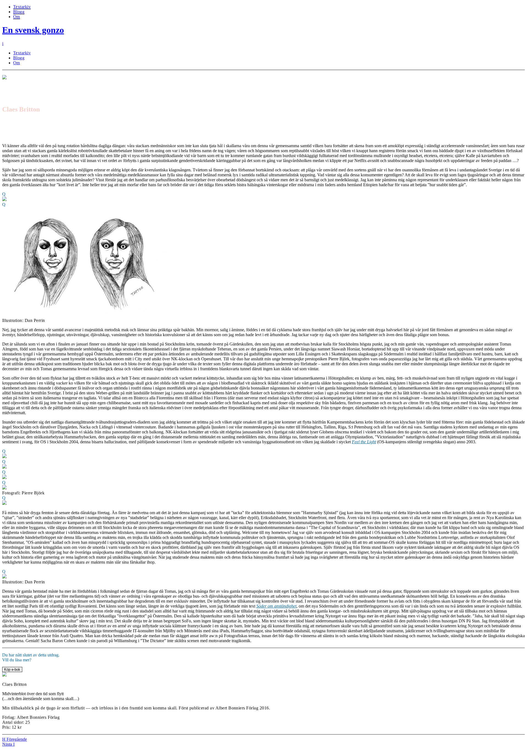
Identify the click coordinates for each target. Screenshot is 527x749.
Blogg (18, 11)
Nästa (8, 744)
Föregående (14, 739)
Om (16, 16)
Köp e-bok (12, 669)
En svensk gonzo (33, 30)
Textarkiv (22, 6)
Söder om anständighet (276, 606)
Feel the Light (364, 441)
